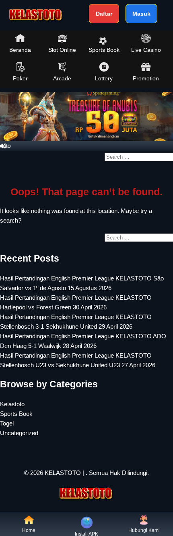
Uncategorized (19, 433)
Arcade (62, 78)
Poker (20, 78)
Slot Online (62, 50)
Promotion (146, 78)
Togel (7, 423)
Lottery (104, 78)
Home (28, 530)
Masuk (141, 13)
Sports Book (104, 50)
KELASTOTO (63, 472)
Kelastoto (12, 404)
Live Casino (146, 50)
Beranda (20, 50)
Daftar (104, 13)
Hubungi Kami (144, 530)
